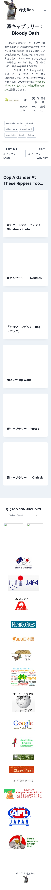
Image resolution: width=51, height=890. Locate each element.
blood (29, 123)
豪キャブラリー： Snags (13, 153)
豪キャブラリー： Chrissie (25, 477)
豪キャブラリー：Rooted (23, 428)
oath (22, 135)
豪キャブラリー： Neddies (24, 278)
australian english (14, 123)
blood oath (11, 129)
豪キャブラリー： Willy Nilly (38, 153)
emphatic (11, 135)
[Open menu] (45, 10)
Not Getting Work (19, 380)
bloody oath (26, 129)
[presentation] (25, 204)
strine (31, 135)
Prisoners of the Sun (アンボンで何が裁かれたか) (25, 85)
